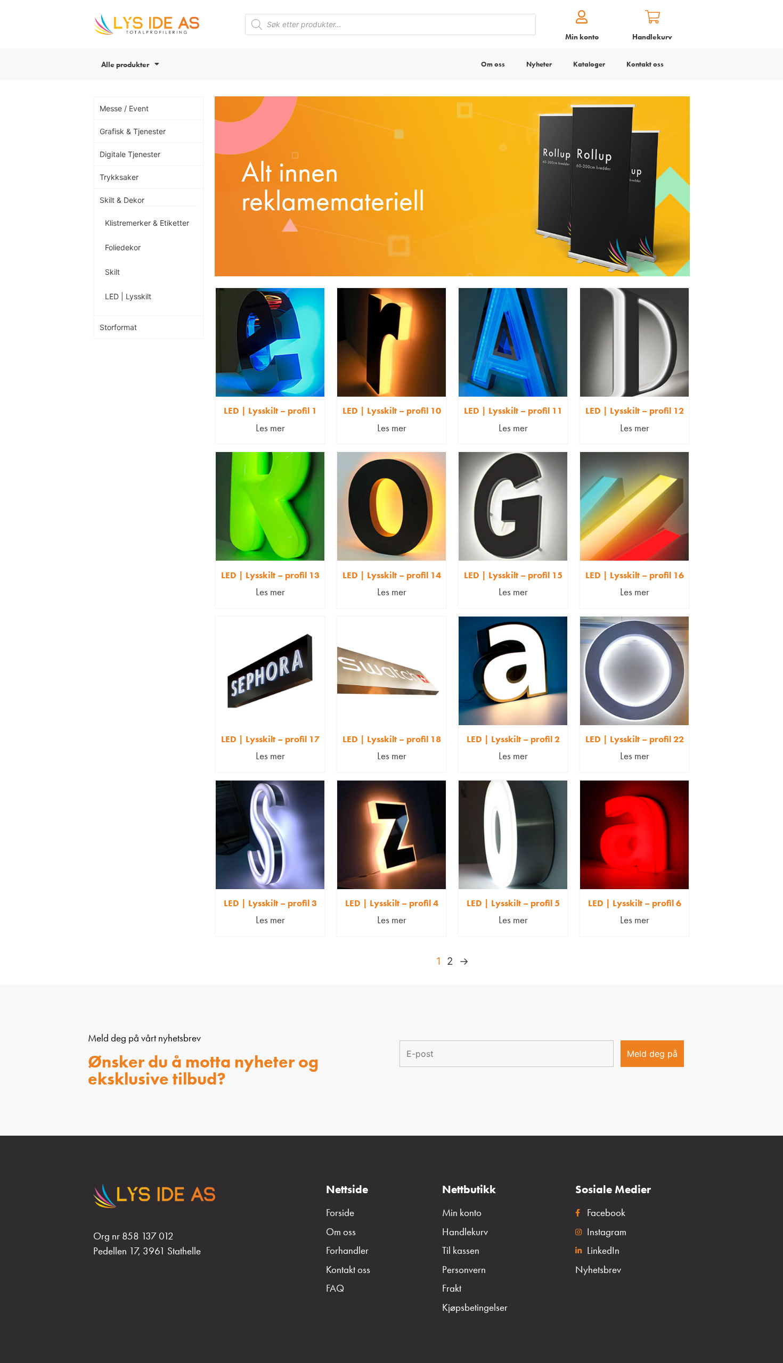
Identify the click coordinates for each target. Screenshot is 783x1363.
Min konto (582, 37)
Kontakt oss (645, 64)
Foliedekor (123, 247)
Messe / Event (124, 108)
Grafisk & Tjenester (133, 131)
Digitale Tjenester (130, 154)
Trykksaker (119, 177)
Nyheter (539, 64)
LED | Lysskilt (128, 296)
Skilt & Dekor (122, 199)
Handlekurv (652, 37)
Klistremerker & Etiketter (147, 222)
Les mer (270, 427)
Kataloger (589, 64)
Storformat (118, 327)
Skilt (112, 271)
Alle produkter (125, 64)
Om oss (493, 64)
